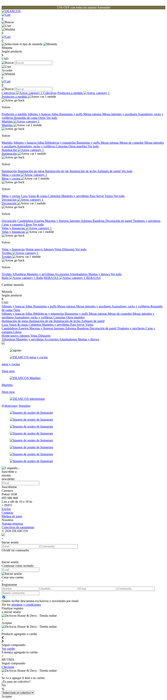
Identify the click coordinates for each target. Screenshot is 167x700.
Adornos (87, 221)
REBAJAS (51, 278)
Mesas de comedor (132, 142)
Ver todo (51, 118)
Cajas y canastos (13, 224)
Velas (58, 249)
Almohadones (79, 274)
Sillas (55, 114)
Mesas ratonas (92, 114)
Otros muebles (78, 146)
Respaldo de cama (26, 118)
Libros (28, 224)
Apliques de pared (109, 171)
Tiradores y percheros (146, 221)
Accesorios (62, 274)
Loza (24, 196)
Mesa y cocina (11, 175)
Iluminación (10, 150)
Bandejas (99, 221)
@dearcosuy (10, 405)
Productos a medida (70, 93)
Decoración (9, 199)
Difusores (68, 249)
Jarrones (75, 221)
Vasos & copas (38, 196)
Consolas (62, 146)
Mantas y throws (99, 274)
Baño (5, 278)
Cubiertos (54, 196)
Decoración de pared (119, 221)
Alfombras (19, 274)
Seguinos (24, 405)
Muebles (7, 121)
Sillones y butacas (40, 114)
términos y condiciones (26, 604)
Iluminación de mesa (31, 171)
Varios (109, 196)
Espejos (39, 221)
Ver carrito (8, 648)
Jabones (48, 249)
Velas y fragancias (14, 228)
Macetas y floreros (57, 221)
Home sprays (34, 249)
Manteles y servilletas (75, 196)
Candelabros (25, 221)
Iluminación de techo (83, 171)
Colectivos (9, 93)
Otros (42, 118)
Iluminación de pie (57, 171)
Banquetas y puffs (71, 114)
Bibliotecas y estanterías (61, 142)
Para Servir (97, 196)
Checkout (8, 667)
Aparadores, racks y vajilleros (36, 146)
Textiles (7, 253)
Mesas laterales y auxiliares (120, 114)
